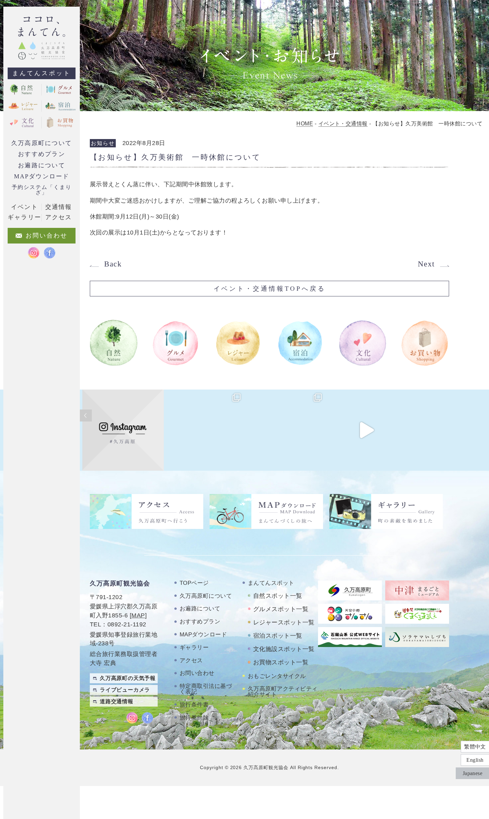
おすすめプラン (41, 154)
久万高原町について (41, 143)
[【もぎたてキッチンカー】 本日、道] (203, 430)
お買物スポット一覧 (280, 662)
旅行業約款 (194, 718)
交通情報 (58, 207)
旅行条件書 (194, 705)
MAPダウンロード (42, 176)
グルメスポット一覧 (280, 609)
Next (426, 264)
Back (113, 264)
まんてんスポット (41, 73)
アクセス (191, 660)
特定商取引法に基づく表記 (206, 689)
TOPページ (194, 583)
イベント (24, 207)
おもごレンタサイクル (277, 676)
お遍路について (41, 165)
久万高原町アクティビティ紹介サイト (283, 692)
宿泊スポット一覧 (277, 635)
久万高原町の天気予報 (128, 678)
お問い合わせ (197, 673)
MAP (138, 615)
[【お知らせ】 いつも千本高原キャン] (447, 430)
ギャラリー (194, 647)
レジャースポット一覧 (284, 622)
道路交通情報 (116, 701)
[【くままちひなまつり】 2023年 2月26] (366, 430)
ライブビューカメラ (125, 690)
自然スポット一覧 (277, 595)
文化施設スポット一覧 (284, 649)
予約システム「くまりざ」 (41, 189)
